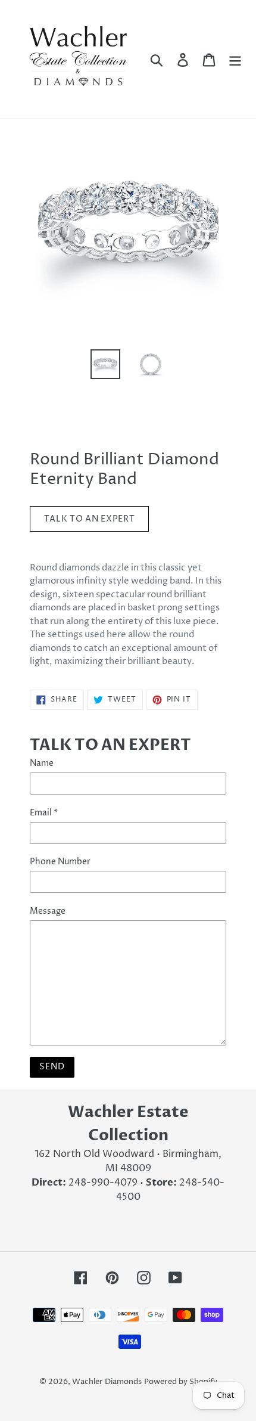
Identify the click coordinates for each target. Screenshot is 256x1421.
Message (47, 911)
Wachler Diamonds (107, 1381)
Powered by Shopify (180, 1381)
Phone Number (60, 861)
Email (44, 812)
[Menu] (235, 59)
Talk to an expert (89, 519)
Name (42, 763)
